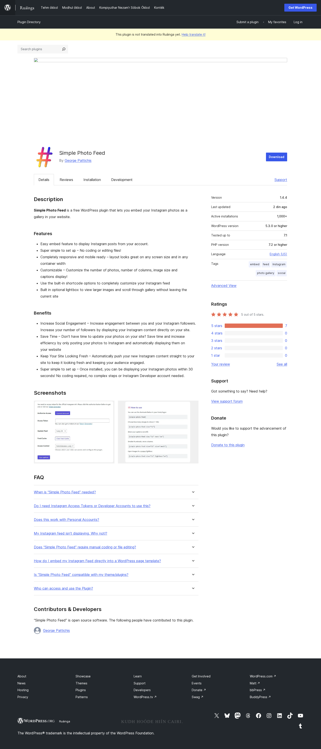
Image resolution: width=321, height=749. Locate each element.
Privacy (22, 697)
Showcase (83, 676)
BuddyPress (260, 697)
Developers (142, 690)
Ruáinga (64, 721)
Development (122, 179)
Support (280, 179)
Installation (92, 179)
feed (266, 264)
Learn (138, 676)
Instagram (279, 264)
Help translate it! (193, 34)
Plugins (81, 690)
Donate (199, 690)
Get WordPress (300, 7)
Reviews (66, 179)
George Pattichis (78, 160)
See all (282, 364)
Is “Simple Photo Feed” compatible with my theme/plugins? (81, 575)
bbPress (258, 690)
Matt (255, 683)
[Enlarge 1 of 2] (108, 406)
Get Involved (201, 676)
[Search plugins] (63, 49)
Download (276, 157)
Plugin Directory (29, 22)
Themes (81, 683)
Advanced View (223, 285)
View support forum (227, 401)
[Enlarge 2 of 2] (192, 406)
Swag (198, 697)
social (281, 273)
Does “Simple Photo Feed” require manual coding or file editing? (85, 547)
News (21, 683)
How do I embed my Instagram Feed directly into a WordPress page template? (97, 561)
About (21, 676)
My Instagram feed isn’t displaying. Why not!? (70, 533)
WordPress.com (263, 676)
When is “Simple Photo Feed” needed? (65, 492)
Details (43, 179)
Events (197, 683)
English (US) (278, 254)
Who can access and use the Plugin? (63, 588)
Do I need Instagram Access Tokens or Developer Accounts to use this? (92, 506)
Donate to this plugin (228, 445)
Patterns (82, 697)
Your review (220, 364)
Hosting (23, 690)
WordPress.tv (145, 697)
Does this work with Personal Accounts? (66, 520)
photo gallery (265, 273)
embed (254, 264)
